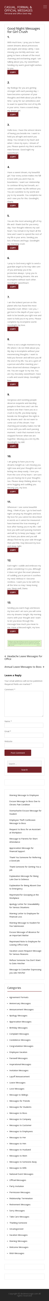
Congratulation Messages (21, 1046)
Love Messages (16, 1088)
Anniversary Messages (20, 1003)
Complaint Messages (19, 1033)
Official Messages (17, 1180)
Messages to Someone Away (23, 1161)
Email (7, 731)
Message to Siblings (18, 1094)
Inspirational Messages (20, 1064)
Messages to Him (17, 1143)
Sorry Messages (17, 1210)
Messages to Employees (21, 1131)
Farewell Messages (18, 1058)
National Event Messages (21, 1174)
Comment (9, 689)
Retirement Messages (19, 1204)
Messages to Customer (20, 1125)
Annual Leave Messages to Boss (23, 666)
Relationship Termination (21, 1198)
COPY (13, 72)
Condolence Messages (20, 1040)
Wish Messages (16, 1253)
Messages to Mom (18, 1155)
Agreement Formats (18, 997)
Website (8, 741)
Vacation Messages (18, 1235)
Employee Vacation (18, 1052)
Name (8, 721)
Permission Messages (19, 1192)
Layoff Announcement (19, 1076)
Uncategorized (16, 1228)
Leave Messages (17, 1082)
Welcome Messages (18, 1247)
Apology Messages (18, 1015)
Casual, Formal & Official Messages (18, 8)
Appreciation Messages (20, 1021)
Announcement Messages (21, 1009)
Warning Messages (18, 1241)
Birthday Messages (18, 1027)
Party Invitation (16, 1186)
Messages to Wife (18, 1168)
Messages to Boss (18, 1113)
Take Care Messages (19, 1216)
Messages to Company (20, 1119)
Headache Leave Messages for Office (23, 658)
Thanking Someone (18, 1222)
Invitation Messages (18, 1070)
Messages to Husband (20, 1149)
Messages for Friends (19, 1100)
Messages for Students (20, 1107)
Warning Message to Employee (24, 795)
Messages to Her (17, 1137)
